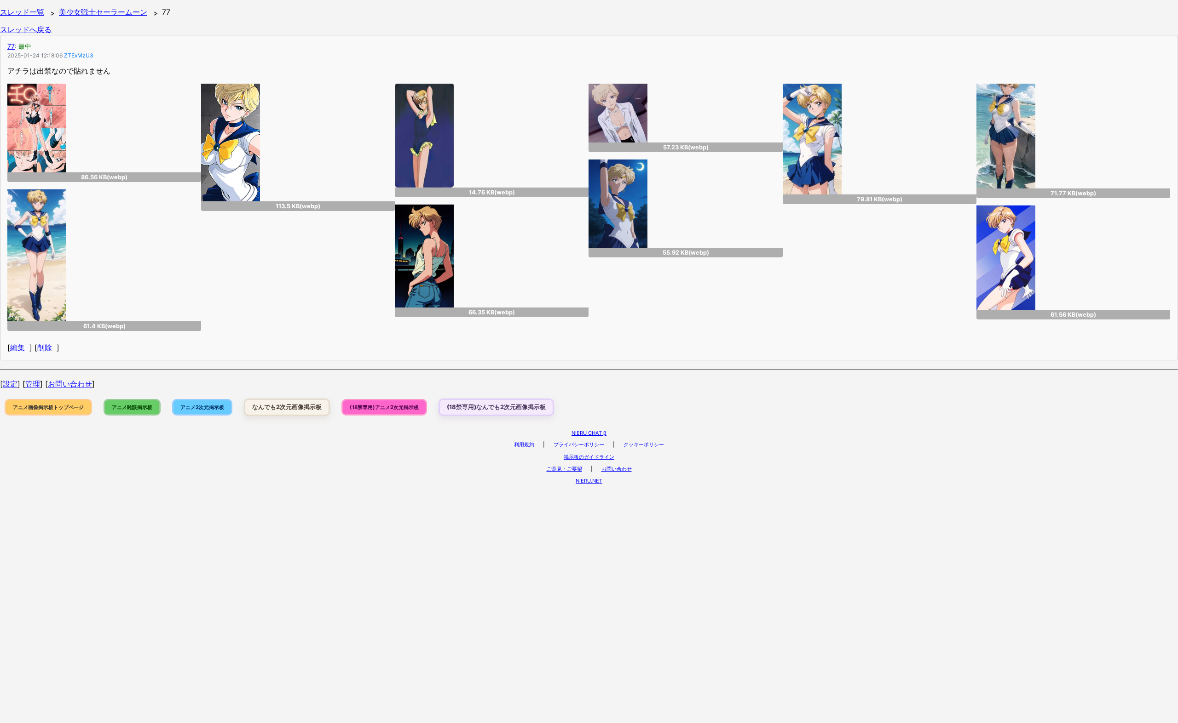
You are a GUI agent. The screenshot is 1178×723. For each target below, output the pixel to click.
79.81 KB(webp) (879, 199)
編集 (17, 347)
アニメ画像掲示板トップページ (48, 407)
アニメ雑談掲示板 (132, 407)
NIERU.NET (589, 481)
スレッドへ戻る (26, 29)
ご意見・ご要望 (564, 469)
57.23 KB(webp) (686, 147)
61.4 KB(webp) (104, 326)
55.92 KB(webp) (686, 252)
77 (11, 46)
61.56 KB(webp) (1073, 314)
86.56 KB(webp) (104, 177)
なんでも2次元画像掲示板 (287, 407)
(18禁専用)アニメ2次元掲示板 (384, 407)
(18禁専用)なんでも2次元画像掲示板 (496, 407)
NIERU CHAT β (589, 433)
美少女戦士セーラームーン (103, 12)
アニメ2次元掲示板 (202, 407)
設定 (10, 383)
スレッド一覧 (22, 12)
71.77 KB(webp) (1073, 193)
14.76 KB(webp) (492, 192)
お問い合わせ (70, 383)
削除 (44, 347)
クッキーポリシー (644, 444)
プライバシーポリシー (579, 444)
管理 (32, 383)
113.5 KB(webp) (298, 206)
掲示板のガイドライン (589, 457)
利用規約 (524, 444)
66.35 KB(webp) (491, 312)
